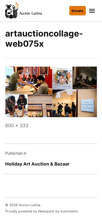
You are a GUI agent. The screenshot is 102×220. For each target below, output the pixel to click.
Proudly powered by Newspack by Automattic (41, 211)
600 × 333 (16, 125)
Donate (77, 11)
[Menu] (92, 11)
